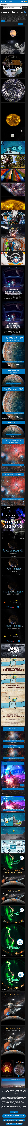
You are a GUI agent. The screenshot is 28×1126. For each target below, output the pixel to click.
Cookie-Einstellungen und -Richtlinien (14, 1123)
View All (3, 14)
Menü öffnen (6, 4)
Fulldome (3, 18)
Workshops (15, 20)
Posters (16, 18)
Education (3, 16)
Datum (25, 24)
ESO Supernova (4, 1)
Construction (22, 14)
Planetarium (10, 18)
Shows (2, 20)
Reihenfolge (20, 24)
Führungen (8, 20)
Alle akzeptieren (14, 1112)
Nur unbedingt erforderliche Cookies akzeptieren (14, 1120)
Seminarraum (22, 18)
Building (16, 14)
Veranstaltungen (11, 16)
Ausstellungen (20, 16)
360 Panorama (9, 14)
